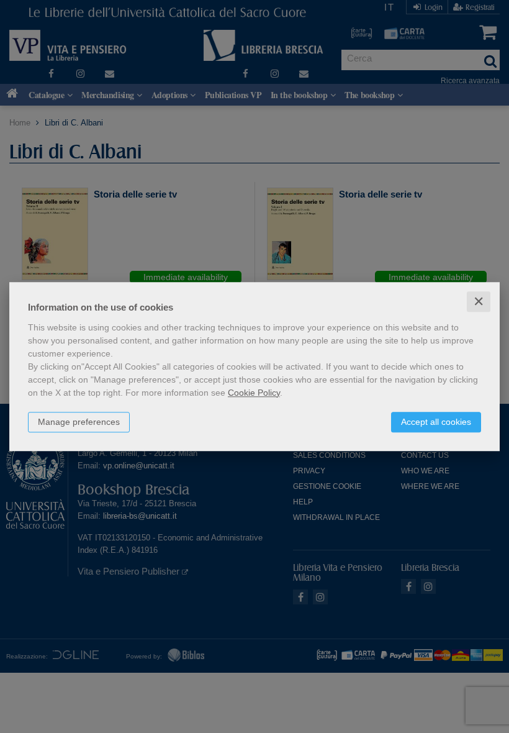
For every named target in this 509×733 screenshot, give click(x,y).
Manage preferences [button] (79, 422)
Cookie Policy (254, 393)
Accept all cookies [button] (436, 422)
